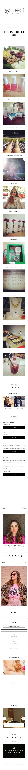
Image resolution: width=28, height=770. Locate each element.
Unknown (5, 457)
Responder (14, 427)
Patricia (5, 443)
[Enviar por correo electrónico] (19, 387)
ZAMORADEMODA (14, 643)
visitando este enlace (14, 466)
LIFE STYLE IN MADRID (14, 648)
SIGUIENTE (4, 508)
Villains (14, 612)
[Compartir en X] (12, 387)
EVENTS (14, 645)
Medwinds (17, 155)
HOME (14, 634)
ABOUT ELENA (14, 636)
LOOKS (14, 641)
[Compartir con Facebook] (9, 387)
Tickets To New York (8, 422)
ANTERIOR (24, 508)
